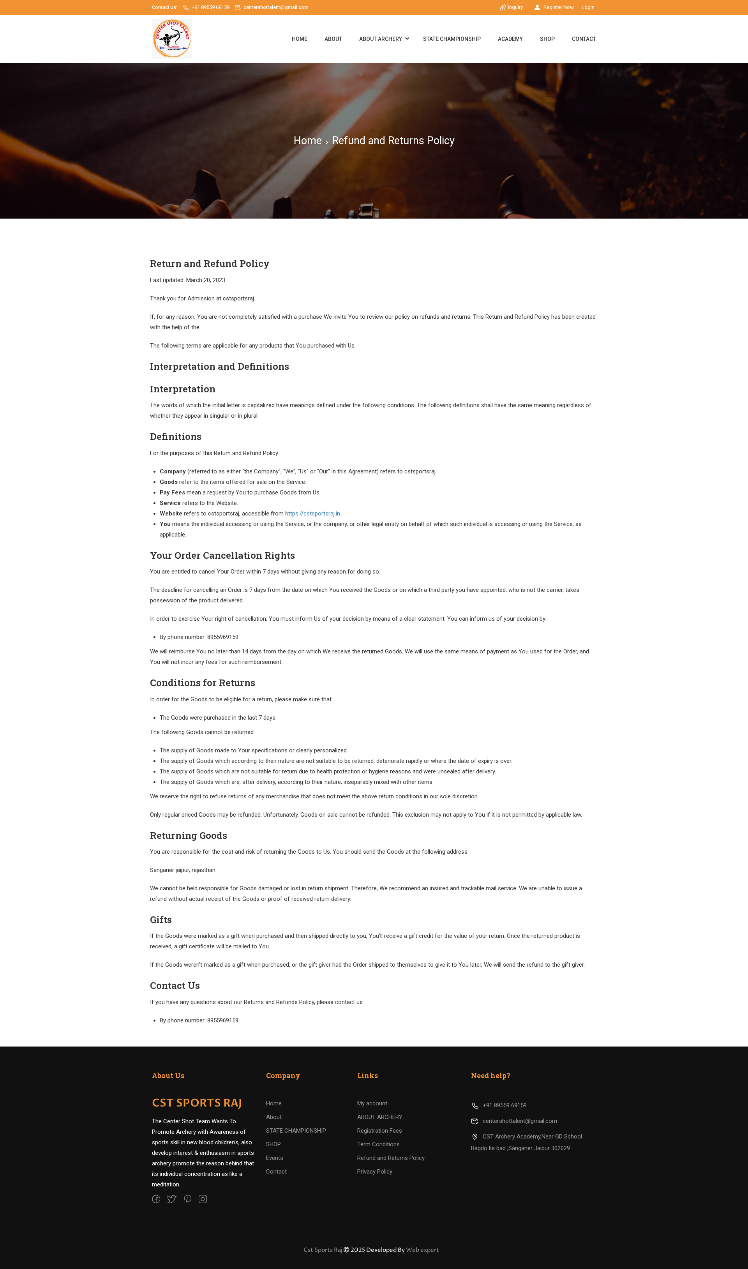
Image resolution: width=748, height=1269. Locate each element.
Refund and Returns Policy (391, 1157)
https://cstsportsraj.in (312, 513)
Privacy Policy (374, 1171)
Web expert (422, 1250)
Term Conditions (378, 1144)
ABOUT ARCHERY (380, 39)
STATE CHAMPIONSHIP (452, 39)
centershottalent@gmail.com (276, 7)
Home (299, 39)
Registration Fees (379, 1130)
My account (372, 1103)
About (333, 39)
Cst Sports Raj (322, 1250)
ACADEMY (510, 39)
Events (274, 1157)
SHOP (547, 39)
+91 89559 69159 (210, 7)
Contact (584, 39)
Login (588, 7)
